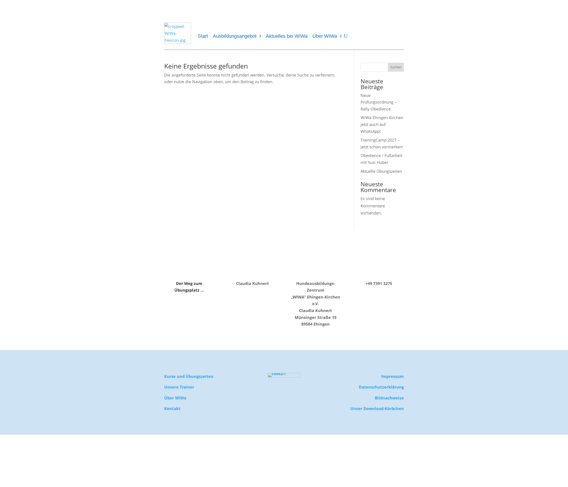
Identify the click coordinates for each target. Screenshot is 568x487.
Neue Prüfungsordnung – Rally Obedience (378, 102)
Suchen (395, 67)
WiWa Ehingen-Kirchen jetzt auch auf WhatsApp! (382, 124)
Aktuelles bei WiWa (287, 36)
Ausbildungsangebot (234, 36)
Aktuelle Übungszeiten (381, 171)
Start (203, 36)
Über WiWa (324, 36)
